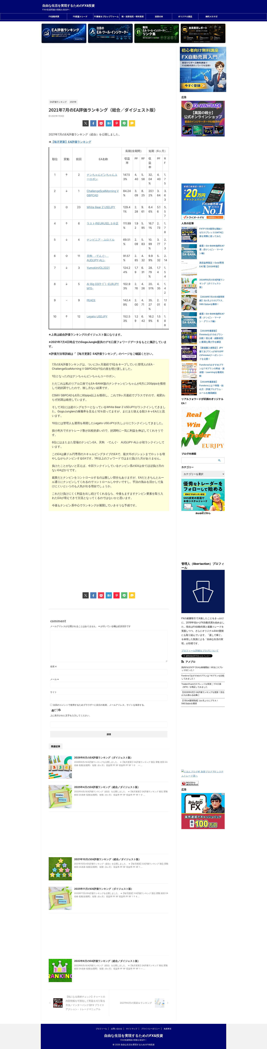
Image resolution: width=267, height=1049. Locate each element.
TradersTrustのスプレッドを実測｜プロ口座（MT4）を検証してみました (201, 685)
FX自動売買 (54, 16)
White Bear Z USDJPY (101, 207)
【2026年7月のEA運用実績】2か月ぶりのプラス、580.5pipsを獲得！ (212, 300)
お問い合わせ (116, 1029)
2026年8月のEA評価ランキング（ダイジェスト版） (212, 283)
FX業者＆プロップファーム (106, 16)
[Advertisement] (109, 73)
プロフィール (101, 1029)
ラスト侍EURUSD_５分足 (103, 223)
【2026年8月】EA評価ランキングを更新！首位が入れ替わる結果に (202, 693)
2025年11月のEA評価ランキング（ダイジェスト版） (103, 888)
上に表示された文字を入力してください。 (70, 715)
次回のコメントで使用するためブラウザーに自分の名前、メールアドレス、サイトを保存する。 (99, 705)
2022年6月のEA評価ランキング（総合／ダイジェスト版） (107, 960)
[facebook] (93, 123)
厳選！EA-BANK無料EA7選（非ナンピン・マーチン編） (211, 249)
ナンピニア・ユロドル (100, 239)
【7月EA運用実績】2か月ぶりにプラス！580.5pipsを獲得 (199, 702)
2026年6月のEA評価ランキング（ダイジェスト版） (103, 757)
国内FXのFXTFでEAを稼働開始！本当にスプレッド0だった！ (202, 668)
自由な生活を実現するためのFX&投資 (68, 5)
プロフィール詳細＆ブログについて (199, 650)
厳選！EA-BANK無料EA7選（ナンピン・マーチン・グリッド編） (211, 317)
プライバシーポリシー (150, 1029)
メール (54, 679)
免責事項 (167, 1029)
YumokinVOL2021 (98, 267)
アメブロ (190, 661)
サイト (53, 692)
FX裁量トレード (80, 16)
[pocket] (101, 123)
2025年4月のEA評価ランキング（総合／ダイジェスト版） (107, 787)
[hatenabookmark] (109, 123)
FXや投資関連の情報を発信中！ (133, 1040)
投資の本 (159, 16)
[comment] (132, 123)
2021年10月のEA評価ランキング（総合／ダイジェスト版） (107, 859)
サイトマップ (131, 1029)
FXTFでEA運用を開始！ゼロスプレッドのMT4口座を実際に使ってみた (211, 232)
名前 (53, 666)
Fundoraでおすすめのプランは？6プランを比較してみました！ (202, 677)
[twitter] (86, 123)
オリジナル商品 (185, 16)
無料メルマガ (212, 16)
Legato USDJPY (97, 316)
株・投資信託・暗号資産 (133, 16)
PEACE (91, 300)
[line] (124, 123)
